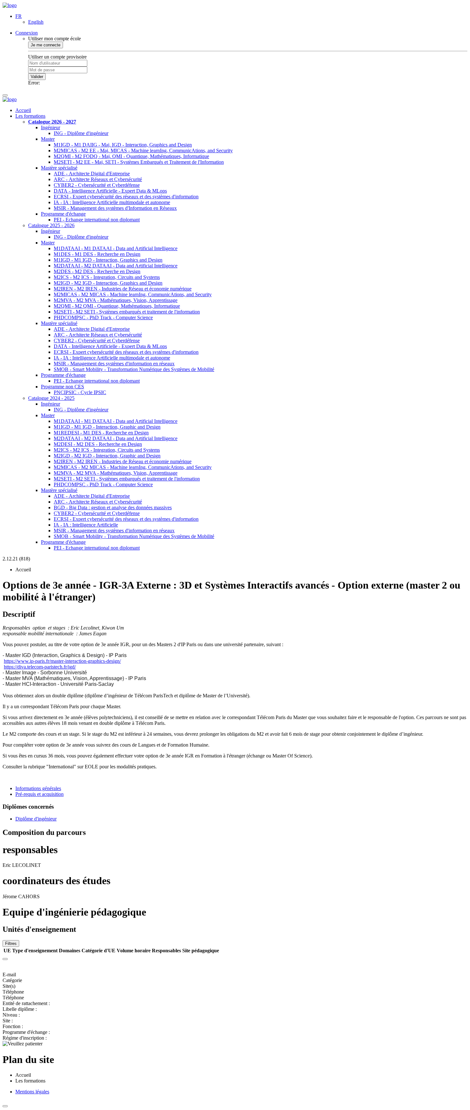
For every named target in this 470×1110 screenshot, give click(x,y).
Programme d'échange (63, 214)
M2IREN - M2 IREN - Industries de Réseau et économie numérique (123, 288)
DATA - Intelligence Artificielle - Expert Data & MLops (110, 191)
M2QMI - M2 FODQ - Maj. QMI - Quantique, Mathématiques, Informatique (131, 156)
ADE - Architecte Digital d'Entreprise (92, 173)
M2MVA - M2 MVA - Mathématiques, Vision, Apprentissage (115, 300)
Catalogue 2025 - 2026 (51, 225)
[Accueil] (10, 5)
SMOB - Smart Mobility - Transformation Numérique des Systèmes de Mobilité (134, 369)
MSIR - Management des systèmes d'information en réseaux (114, 363)
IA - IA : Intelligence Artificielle (86, 524)
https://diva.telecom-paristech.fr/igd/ (40, 667)
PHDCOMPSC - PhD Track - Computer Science (103, 317)
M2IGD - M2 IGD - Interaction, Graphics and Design (108, 283)
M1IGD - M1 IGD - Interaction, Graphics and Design (108, 260)
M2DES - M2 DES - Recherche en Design (97, 271)
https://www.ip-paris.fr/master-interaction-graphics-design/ (62, 661)
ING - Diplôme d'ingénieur (81, 133)
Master (48, 139)
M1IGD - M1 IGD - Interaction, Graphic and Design (107, 427)
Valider (37, 76)
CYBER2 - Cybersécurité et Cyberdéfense (97, 185)
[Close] (5, 959)
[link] (62, 661)
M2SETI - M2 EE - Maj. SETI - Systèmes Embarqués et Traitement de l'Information (139, 162)
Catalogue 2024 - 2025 (51, 398)
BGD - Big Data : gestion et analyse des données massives (113, 507)
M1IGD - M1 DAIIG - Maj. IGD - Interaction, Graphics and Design (123, 144)
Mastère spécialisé (59, 167)
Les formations (30, 116)
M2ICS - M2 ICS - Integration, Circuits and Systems (107, 277)
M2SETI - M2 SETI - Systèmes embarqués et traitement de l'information (127, 311)
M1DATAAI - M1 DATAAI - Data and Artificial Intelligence (115, 248)
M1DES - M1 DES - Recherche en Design (97, 254)
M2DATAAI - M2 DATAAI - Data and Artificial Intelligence (115, 265)
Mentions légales (32, 1091)
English (35, 22)
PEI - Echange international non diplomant (97, 219)
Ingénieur (50, 127)
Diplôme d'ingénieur (36, 818)
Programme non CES (62, 386)
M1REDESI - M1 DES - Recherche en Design (101, 432)
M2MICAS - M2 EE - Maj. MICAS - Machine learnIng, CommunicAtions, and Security (143, 150)
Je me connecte (45, 45)
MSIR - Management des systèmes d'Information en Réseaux (115, 208)
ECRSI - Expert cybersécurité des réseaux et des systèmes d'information (126, 196)
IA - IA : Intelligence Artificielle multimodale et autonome (112, 202)
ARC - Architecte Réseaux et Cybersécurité (98, 179)
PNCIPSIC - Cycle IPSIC (80, 392)
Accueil (23, 110)
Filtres (11, 943)
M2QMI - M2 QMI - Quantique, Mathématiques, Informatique (117, 306)
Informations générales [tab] (38, 788)
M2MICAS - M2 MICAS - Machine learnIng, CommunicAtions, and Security (133, 294)
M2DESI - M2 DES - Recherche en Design (98, 444)
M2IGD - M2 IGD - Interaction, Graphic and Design (107, 455)
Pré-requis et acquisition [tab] (39, 794)
